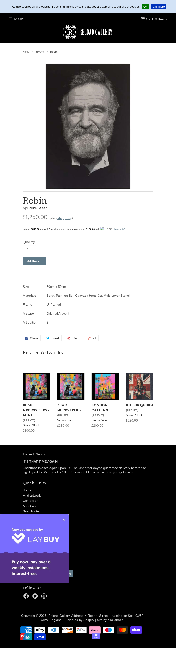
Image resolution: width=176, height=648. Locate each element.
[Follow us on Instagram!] (44, 597)
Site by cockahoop (110, 620)
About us (29, 506)
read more (159, 6)
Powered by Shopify (79, 620)
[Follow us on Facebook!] (26, 597)
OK (146, 6)
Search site (31, 511)
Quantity (29, 242)
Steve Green (38, 208)
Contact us (30, 501)
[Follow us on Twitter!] (35, 597)
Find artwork (32, 495)
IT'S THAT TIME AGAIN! (41, 461)
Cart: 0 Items (156, 19)
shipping (64, 218)
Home (27, 490)
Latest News (34, 454)
